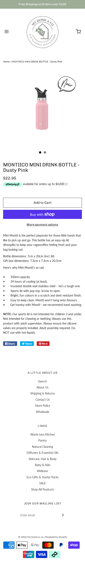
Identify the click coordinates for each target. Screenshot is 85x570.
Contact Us (42, 399)
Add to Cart (43, 203)
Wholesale (42, 412)
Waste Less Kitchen (42, 434)
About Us (42, 387)
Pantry (42, 440)
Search (42, 381)
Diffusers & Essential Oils (42, 452)
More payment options (42, 224)
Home (6, 61)
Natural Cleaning (42, 446)
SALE (42, 483)
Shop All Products (42, 489)
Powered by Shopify (56, 536)
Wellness (42, 471)
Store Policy (42, 405)
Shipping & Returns (42, 393)
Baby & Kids (42, 465)
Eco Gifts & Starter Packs (43, 477)
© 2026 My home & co (30, 536)
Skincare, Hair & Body (43, 459)
